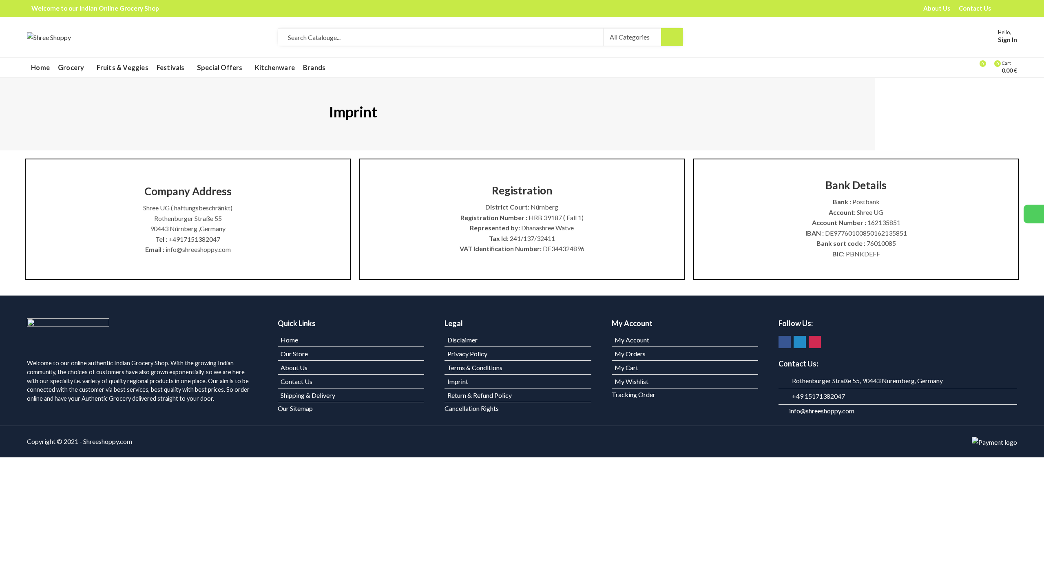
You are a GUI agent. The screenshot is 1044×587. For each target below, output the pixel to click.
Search (672, 37)
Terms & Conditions (474, 367)
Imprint (457, 381)
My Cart (626, 367)
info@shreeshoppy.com (821, 411)
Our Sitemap (295, 408)
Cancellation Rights (472, 408)
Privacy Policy (467, 353)
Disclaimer (462, 340)
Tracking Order (633, 394)
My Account (632, 340)
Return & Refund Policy (479, 395)
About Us (294, 367)
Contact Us (296, 381)
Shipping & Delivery (308, 395)
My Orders (630, 353)
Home (289, 340)
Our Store (294, 353)
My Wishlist (631, 381)
